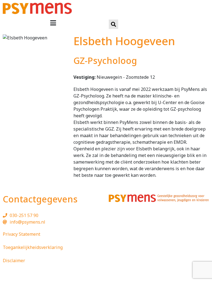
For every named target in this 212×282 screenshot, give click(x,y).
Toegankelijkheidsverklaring (33, 247)
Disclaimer (14, 260)
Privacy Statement (21, 234)
